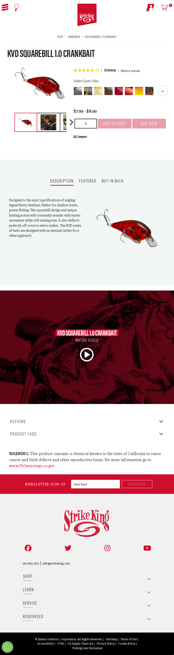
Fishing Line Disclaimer (87, 648)
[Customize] (7, 647)
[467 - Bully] (139, 91)
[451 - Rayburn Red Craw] (129, 91)
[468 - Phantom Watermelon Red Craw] (149, 91)
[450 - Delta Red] (118, 91)
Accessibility (45, 643)
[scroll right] (71, 122)
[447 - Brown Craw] (108, 91)
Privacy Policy (106, 643)
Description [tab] (62, 181)
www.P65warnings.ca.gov (32, 465)
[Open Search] (16, 7)
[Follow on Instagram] (106, 548)
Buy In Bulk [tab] (113, 181)
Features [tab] (87, 181)
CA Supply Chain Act (80, 643)
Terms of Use (129, 639)
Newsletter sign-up (45, 484)
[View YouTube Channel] (146, 548)
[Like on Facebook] (27, 548)
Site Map (111, 639)
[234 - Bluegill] (88, 91)
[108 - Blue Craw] (78, 91)
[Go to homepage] (87, 15)
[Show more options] (163, 91)
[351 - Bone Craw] (98, 91)
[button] (5, 7)
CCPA (60, 643)
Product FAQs (23, 433)
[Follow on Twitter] (67, 548)
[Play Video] (87, 354)
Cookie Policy (126, 643)
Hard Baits (74, 37)
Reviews (18, 421)
